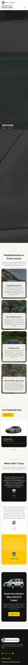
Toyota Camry (7, 439)
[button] (12, 449)
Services (10, 128)
